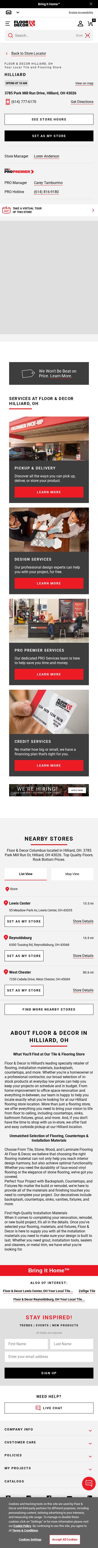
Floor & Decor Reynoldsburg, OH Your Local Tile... (49, 1299)
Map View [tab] (72, 874)
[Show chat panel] (89, 1483)
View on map (84, 83)
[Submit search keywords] (10, 35)
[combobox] (49, 35)
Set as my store (49, 136)
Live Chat (53, 1408)
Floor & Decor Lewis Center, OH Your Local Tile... (38, 1291)
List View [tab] (25, 874)
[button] (10, 23)
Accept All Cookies (64, 1539)
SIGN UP (49, 1373)
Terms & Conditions (25, 1530)
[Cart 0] (90, 24)
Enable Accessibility (81, 12)
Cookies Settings (30, 1539)
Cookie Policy (22, 1526)
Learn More (60, 375)
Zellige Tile (87, 1291)
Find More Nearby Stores (49, 1009)
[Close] (91, 4)
